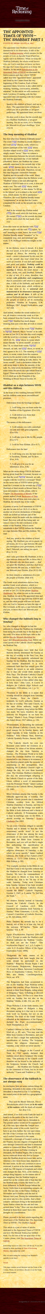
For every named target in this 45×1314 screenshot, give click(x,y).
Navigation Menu (22, 20)
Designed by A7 (24, 1302)
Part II (32, 1223)
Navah (17, 43)
